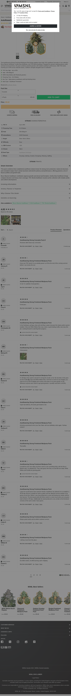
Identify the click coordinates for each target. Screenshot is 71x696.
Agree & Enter (35, 26)
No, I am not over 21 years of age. (35, 30)
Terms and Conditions (44, 11)
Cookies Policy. (24, 12)
